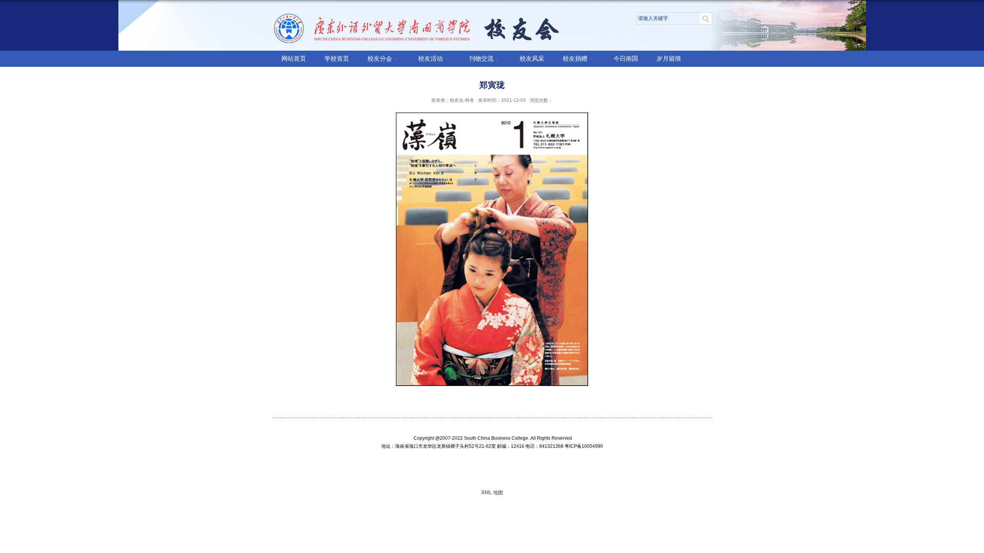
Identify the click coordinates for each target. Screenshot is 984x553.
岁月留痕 (669, 58)
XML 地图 (492, 492)
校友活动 (430, 58)
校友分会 (379, 58)
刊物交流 (481, 58)
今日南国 (625, 58)
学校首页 (336, 58)
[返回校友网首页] (418, 19)
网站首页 (293, 58)
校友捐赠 (575, 58)
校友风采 (532, 58)
